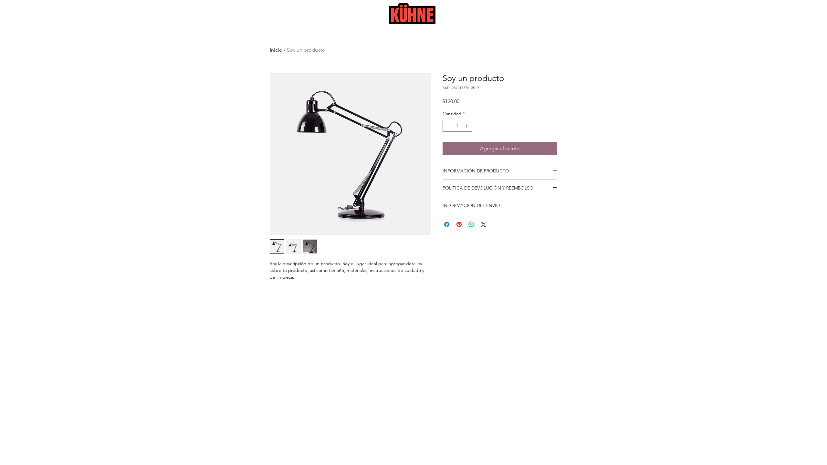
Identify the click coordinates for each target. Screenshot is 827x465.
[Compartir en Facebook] (447, 224)
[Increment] (467, 125)
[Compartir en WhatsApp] (471, 224)
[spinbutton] (457, 125)
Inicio (276, 50)
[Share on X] (483, 224)
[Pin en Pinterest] (459, 224)
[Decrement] (448, 125)
